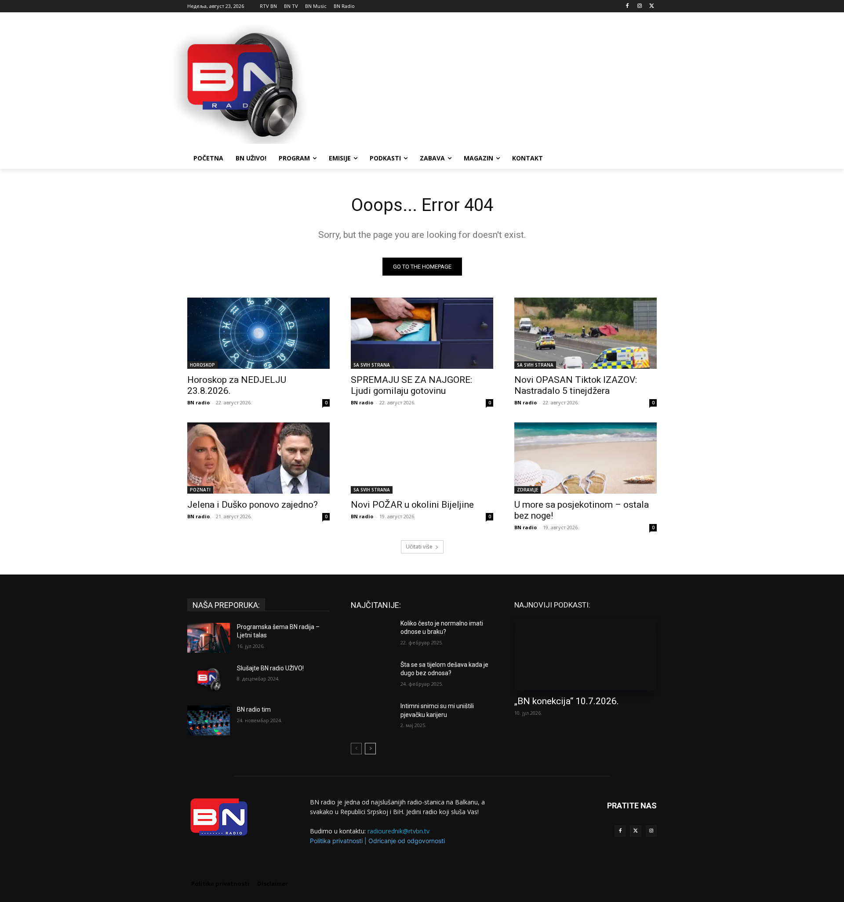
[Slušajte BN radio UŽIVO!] (208, 679)
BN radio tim (254, 709)
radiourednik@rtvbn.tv (398, 831)
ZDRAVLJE (527, 490)
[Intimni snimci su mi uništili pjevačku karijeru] (372, 717)
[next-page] (370, 748)
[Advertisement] (488, 83)
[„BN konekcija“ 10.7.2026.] (585, 654)
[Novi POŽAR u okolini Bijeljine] (422, 458)
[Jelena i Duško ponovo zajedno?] (258, 458)
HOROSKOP (202, 365)
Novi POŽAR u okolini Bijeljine (412, 504)
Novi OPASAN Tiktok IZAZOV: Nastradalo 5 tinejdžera (575, 385)
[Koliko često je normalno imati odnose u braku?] (372, 634)
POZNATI (200, 490)
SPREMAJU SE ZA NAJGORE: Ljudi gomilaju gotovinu (411, 385)
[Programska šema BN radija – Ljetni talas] (208, 638)
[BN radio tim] (208, 720)
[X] (652, 6)
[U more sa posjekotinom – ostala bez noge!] (585, 458)
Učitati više (419, 546)
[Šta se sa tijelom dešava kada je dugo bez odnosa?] (372, 676)
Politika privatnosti (336, 840)
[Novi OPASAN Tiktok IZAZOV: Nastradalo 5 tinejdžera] (585, 333)
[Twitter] (635, 831)
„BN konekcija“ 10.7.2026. (566, 701)
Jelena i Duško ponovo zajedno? (252, 504)
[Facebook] (627, 6)
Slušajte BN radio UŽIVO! (270, 668)
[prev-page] (356, 748)
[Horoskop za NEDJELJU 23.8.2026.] (258, 333)
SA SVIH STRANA (371, 365)
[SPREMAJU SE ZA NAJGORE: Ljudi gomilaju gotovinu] (422, 333)
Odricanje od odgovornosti (406, 840)
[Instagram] (639, 6)
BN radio (198, 402)
